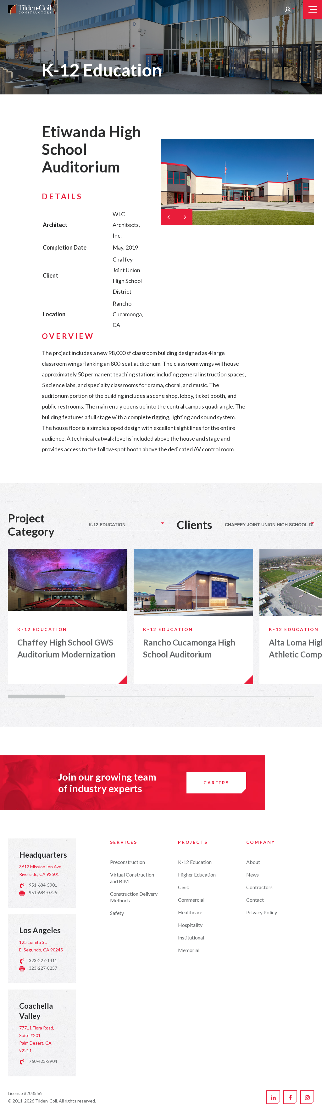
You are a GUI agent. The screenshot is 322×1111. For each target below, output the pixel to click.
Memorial (188, 950)
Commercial (191, 900)
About (253, 862)
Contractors (259, 887)
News (252, 874)
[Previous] (169, 217)
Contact (255, 900)
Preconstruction (127, 862)
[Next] (184, 217)
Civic (183, 887)
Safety (117, 913)
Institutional (191, 937)
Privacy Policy (261, 912)
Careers (216, 782)
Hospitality (190, 925)
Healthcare (190, 912)
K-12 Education (195, 862)
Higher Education (197, 874)
